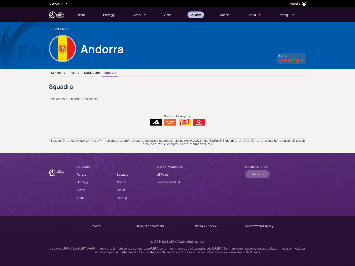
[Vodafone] (199, 122)
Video (80, 198)
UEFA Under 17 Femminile (56, 14)
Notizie (121, 182)
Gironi (81, 190)
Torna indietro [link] (60, 28)
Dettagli (122, 198)
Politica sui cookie (205, 226)
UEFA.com (163, 174)
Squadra (110, 72)
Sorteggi (82, 182)
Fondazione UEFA (168, 182)
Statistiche (92, 72)
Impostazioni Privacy (259, 226)
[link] (80, 14)
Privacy (96, 226)
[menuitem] (84, 14)
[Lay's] (185, 122)
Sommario (58, 72)
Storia (121, 190)
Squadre (122, 174)
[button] (139, 14)
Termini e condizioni (150, 226)
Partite (75, 72)
